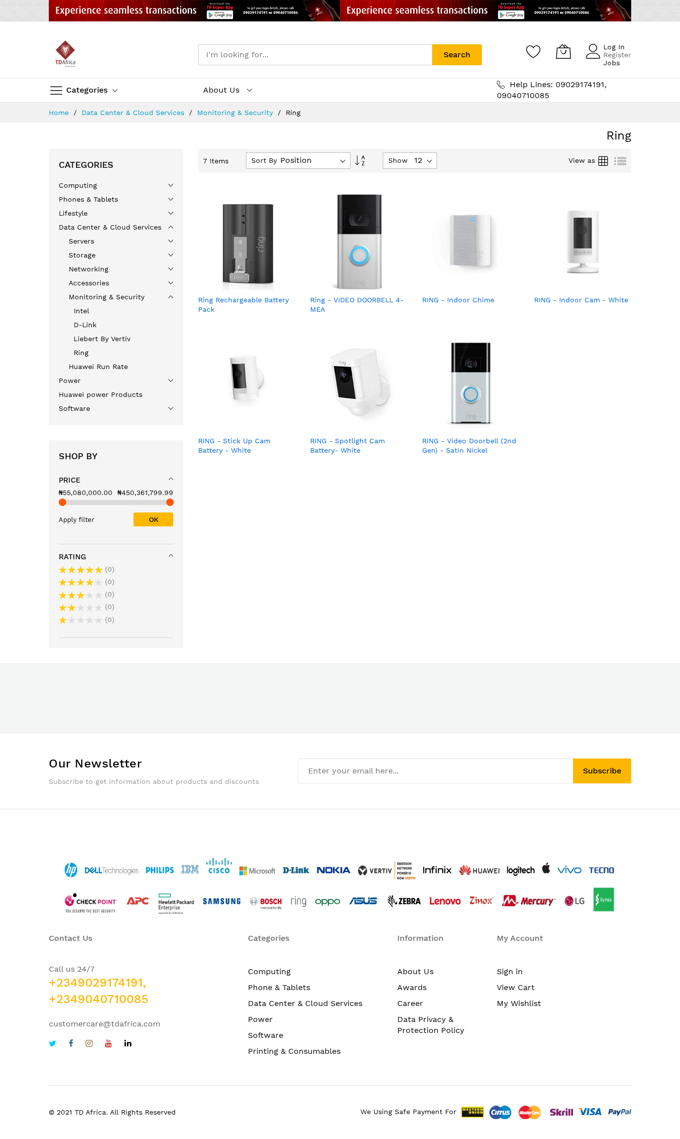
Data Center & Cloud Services (134, 113)
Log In (614, 47)
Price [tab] (70, 480)
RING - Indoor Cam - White (581, 300)
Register (617, 55)
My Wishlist (519, 1003)
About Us (415, 971)
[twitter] (52, 1044)
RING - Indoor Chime (458, 300)
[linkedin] (127, 1044)
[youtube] (108, 1044)
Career (410, 1003)
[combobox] (315, 54)
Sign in (510, 971)
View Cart (516, 987)
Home (60, 113)
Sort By (264, 160)
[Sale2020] (340, 10)
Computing (269, 971)
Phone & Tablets (279, 987)
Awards (412, 987)
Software (265, 1035)
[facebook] (71, 1044)
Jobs (611, 63)
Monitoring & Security (236, 113)
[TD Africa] (66, 54)
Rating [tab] (72, 556)
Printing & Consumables (294, 1051)
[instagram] (89, 1044)
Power (260, 1019)
